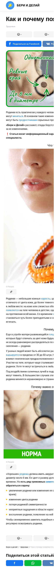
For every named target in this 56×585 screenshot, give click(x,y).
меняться (18, 116)
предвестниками (28, 120)
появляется (12, 310)
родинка (24, 474)
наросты (45, 298)
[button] (19, 34)
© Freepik (10, 287)
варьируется (13, 355)
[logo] (23, 5)
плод (51, 334)
